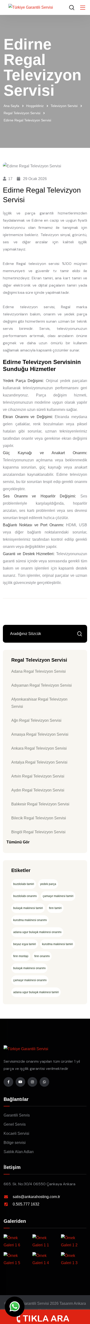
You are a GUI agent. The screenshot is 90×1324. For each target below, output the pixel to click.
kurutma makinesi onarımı (30, 920)
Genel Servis (15, 1124)
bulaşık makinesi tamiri (28, 908)
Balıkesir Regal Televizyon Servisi (40, 804)
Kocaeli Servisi (16, 1133)
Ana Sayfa (11, 106)
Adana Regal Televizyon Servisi (38, 671)
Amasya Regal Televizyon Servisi (39, 734)
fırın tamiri (55, 908)
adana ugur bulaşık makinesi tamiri (36, 992)
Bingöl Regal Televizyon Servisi (38, 832)
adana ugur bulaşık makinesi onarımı (37, 932)
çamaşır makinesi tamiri (58, 896)
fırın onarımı (42, 956)
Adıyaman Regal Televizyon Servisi (41, 685)
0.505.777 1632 (26, 1204)
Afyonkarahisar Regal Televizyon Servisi (39, 703)
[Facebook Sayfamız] (8, 1082)
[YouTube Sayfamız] (20, 1082)
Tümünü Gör (18, 842)
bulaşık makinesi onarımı (29, 968)
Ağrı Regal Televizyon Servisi (36, 720)
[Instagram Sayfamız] (32, 1082)
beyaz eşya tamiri (24, 944)
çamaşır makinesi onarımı (30, 980)
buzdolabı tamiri (23, 884)
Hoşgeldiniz (35, 106)
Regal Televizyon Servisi (22, 113)
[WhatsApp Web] (14, 1307)
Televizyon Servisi (64, 106)
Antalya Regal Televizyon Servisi (39, 762)
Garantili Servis (17, 1115)
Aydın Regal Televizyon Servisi (37, 790)
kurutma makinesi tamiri (57, 944)
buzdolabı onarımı (25, 896)
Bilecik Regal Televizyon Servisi (38, 818)
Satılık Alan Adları (19, 1152)
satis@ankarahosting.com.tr (36, 1197)
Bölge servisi (15, 1143)
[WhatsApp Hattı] (44, 1082)
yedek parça (48, 884)
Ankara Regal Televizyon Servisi (39, 748)
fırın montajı (20, 956)
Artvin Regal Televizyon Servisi (37, 776)
